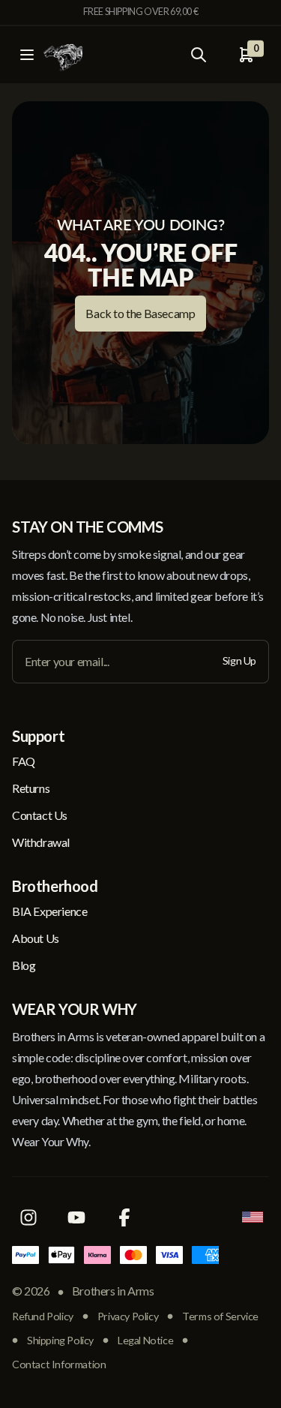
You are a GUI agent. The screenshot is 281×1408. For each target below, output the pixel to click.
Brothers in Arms (113, 1290)
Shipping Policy (60, 1340)
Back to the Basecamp (140, 313)
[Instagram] (28, 1217)
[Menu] (27, 54)
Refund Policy (42, 1316)
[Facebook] (124, 1217)
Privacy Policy (127, 1316)
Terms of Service (220, 1316)
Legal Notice (145, 1340)
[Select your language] (252, 1217)
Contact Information (59, 1364)
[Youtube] (76, 1217)
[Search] (198, 54)
